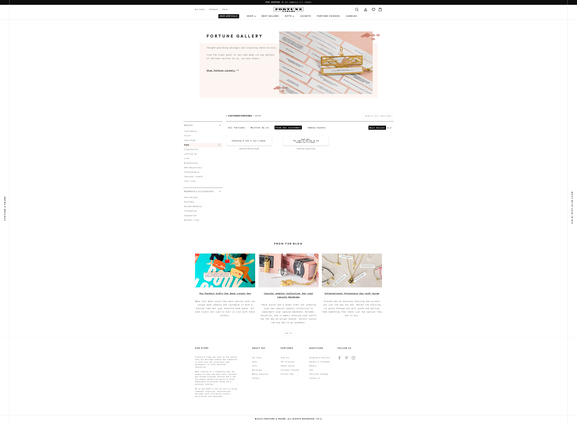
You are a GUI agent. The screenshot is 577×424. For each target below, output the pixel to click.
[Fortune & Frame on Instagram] (353, 358)
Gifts (288, 16)
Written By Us (260, 128)
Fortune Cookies (328, 16)
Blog (254, 362)
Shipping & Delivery (319, 358)
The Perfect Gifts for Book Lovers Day (225, 293)
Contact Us (314, 378)
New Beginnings (193, 168)
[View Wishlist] (373, 9)
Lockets (305, 16)
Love (186, 158)
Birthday (189, 202)
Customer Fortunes (290, 370)
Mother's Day (191, 220)
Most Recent (377, 128)
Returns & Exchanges (319, 362)
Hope (186, 145)
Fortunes (213, 9)
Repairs (313, 366)
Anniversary (191, 197)
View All (285, 358)
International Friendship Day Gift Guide (352, 293)
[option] (288, 2)
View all (289, 333)
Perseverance (191, 172)
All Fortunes (236, 128)
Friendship (190, 211)
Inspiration (191, 149)
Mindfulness (191, 163)
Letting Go (190, 154)
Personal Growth (193, 177)
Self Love (189, 181)
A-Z (389, 128)
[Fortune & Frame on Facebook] (339, 358)
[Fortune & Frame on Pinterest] (346, 358)
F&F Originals (288, 362)
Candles (351, 16)
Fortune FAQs (287, 374)
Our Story (200, 9)
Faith (187, 136)
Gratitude (189, 140)
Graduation (190, 216)
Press (225, 9)
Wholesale (257, 370)
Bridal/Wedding (193, 206)
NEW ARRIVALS (229, 16)
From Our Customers (288, 128)
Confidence (190, 131)
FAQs (311, 370)
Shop (250, 16)
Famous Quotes (317, 128)
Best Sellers (270, 16)
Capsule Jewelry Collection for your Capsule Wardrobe (288, 295)
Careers (256, 378)
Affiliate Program (318, 374)
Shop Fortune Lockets (221, 70)
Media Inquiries (260, 374)
